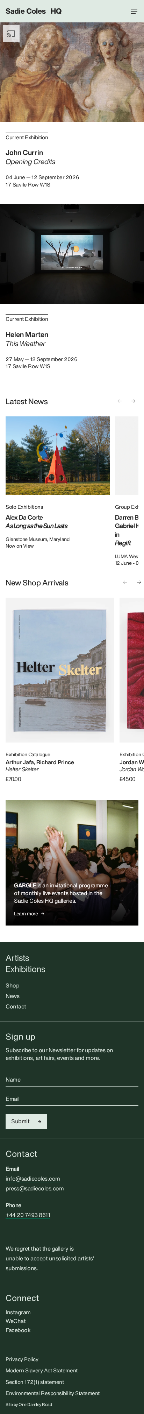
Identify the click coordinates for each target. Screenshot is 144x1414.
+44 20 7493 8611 (28, 1215)
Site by (29, 1404)
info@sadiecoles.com (33, 1178)
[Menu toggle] (134, 11)
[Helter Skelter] (60, 670)
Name (13, 1080)
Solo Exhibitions (24, 506)
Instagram (18, 1312)
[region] (72, 491)
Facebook (18, 1330)
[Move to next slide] (133, 401)
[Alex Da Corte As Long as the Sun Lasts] (58, 455)
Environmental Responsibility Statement (53, 1393)
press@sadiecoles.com (35, 1188)
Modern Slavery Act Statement (42, 1370)
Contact (16, 1006)
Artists (17, 958)
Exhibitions (25, 969)
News (12, 996)
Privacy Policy (22, 1359)
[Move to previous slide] (119, 401)
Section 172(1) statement (35, 1382)
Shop (12, 985)
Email (13, 1099)
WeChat (16, 1321)
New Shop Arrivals (37, 582)
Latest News (27, 401)
